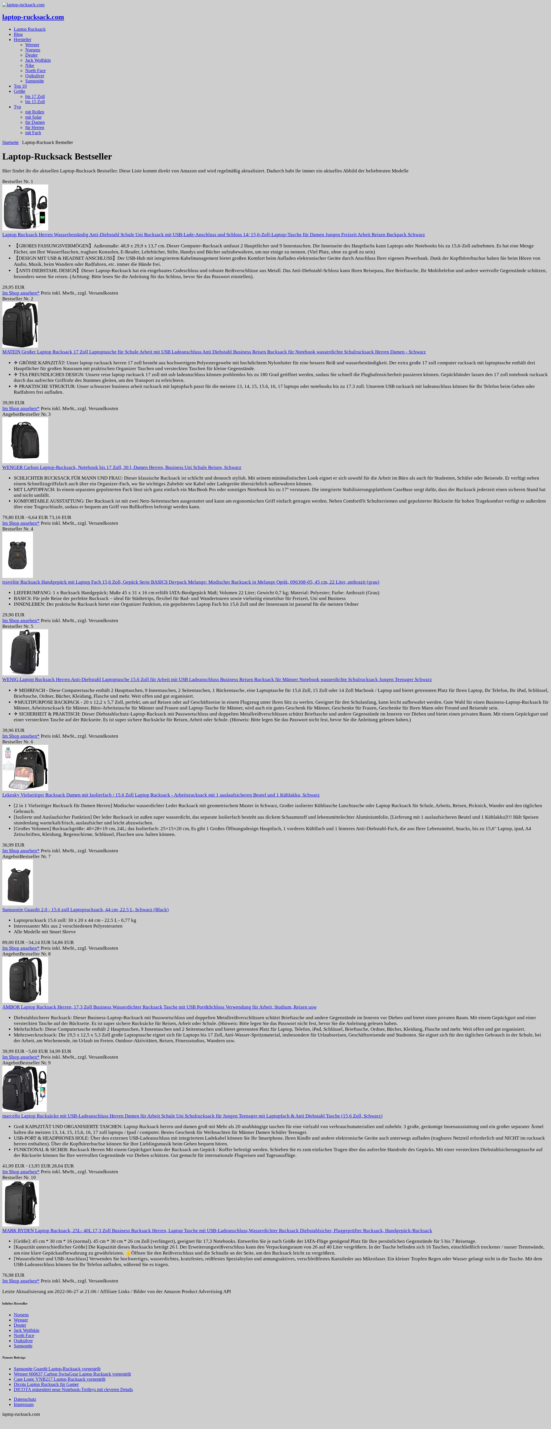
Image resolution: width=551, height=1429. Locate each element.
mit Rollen (34, 111)
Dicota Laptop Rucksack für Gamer (46, 1384)
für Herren (34, 127)
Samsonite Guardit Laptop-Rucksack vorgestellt (57, 1368)
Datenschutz (25, 1399)
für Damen (35, 122)
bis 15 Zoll (35, 101)
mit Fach (33, 132)
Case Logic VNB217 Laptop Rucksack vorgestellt (59, 1379)
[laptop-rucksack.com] (23, 4)
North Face (35, 70)
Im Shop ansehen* (21, 293)
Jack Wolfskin (38, 60)
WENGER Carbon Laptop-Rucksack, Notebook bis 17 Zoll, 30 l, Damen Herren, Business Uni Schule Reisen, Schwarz (121, 467)
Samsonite (34, 80)
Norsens (32, 49)
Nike (29, 65)
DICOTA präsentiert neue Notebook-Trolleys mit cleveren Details (73, 1389)
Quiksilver (34, 75)
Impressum (24, 1404)
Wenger (32, 44)
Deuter (31, 55)
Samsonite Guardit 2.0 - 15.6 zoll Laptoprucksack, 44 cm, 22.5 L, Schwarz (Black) (85, 909)
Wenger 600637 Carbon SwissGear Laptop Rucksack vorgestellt (72, 1374)
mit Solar (33, 117)
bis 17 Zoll (35, 96)
